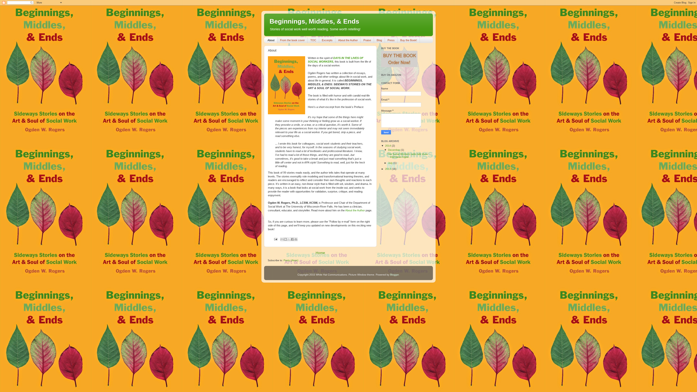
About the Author (348, 40)
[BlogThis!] (285, 239)
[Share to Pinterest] (296, 239)
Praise (367, 40)
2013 (388, 169)
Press (391, 40)
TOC (313, 40)
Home (320, 253)
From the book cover (292, 40)
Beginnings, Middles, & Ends (314, 21)
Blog (379, 40)
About (271, 40)
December (394, 150)
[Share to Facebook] (292, 239)
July (390, 163)
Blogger (394, 274)
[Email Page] (275, 239)
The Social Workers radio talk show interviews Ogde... (407, 155)
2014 (388, 145)
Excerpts (327, 40)
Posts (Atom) (291, 260)
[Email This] (282, 239)
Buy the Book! (408, 40)
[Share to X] (289, 239)
